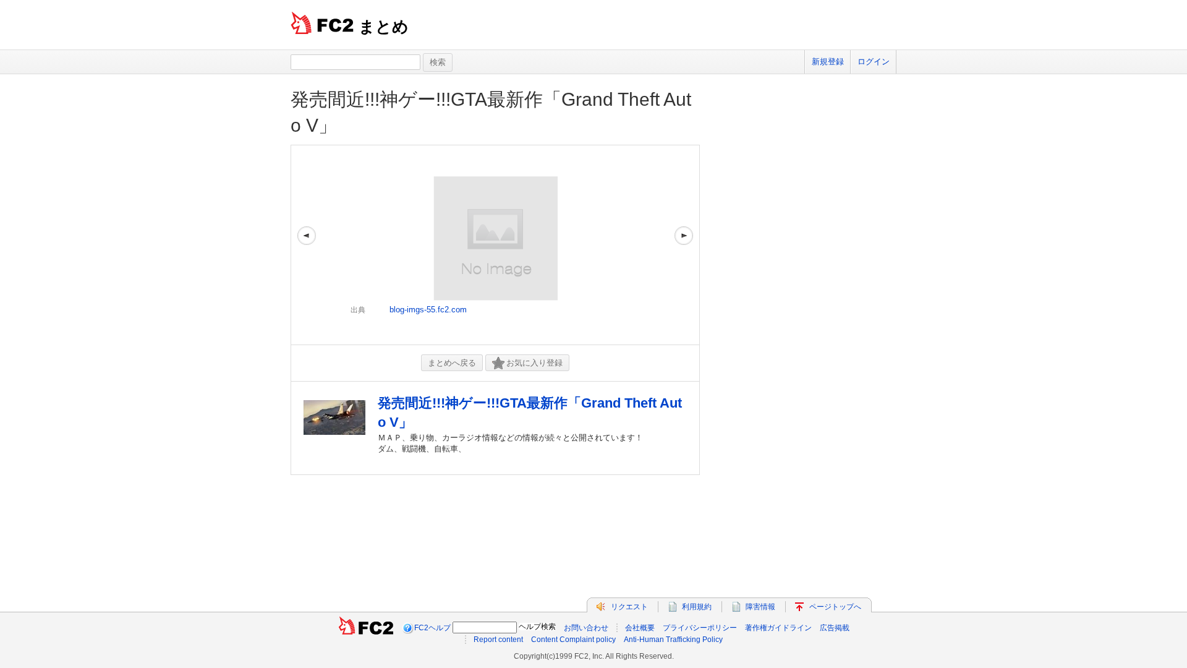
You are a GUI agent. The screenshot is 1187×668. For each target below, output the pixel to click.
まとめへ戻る (452, 362)
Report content (498, 639)
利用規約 (697, 606)
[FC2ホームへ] (366, 627)
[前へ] (306, 245)
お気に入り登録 (534, 362)
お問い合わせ (586, 627)
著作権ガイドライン (778, 627)
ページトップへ (835, 606)
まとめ (384, 26)
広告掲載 (834, 627)
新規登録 (828, 61)
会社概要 (640, 627)
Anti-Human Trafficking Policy (673, 639)
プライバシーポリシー (700, 627)
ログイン (873, 61)
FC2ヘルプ (432, 627)
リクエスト (629, 606)
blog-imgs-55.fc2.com (428, 309)
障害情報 (760, 606)
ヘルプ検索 (537, 626)
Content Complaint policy (573, 639)
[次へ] (683, 245)
